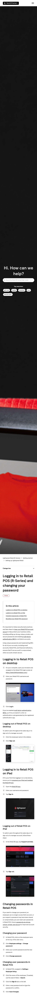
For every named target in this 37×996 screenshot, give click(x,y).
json (29, 290)
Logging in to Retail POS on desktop (16, 610)
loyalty (14, 290)
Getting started (28, 558)
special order (8, 294)
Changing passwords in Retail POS (16, 616)
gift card (6, 290)
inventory (21, 290)
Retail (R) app (16, 786)
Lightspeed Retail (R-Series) (11, 558)
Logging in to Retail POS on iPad (15, 613)
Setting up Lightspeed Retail (14, 560)
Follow (6, 595)
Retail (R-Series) (11, 3)
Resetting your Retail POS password (16, 619)
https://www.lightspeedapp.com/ (16, 672)
